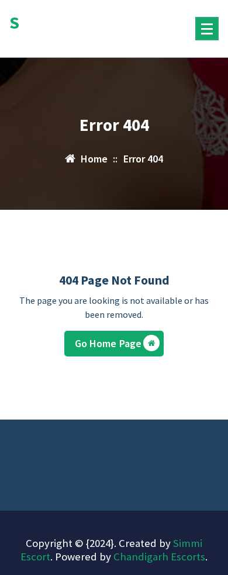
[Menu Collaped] (207, 28)
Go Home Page (108, 343)
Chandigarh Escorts (159, 556)
